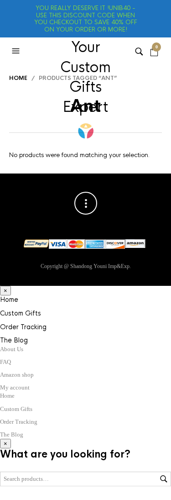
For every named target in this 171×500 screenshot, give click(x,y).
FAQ (5, 361)
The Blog (14, 340)
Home (18, 78)
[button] (16, 51)
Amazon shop (17, 374)
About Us (11, 349)
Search (163, 479)
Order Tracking (23, 327)
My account (15, 387)
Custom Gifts (20, 313)
